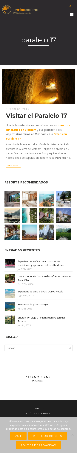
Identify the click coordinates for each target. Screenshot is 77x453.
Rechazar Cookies (47, 435)
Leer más (13, 165)
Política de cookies (38, 413)
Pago (38, 408)
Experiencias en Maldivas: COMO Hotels (40, 291)
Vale (18, 435)
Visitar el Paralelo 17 (36, 115)
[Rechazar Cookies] (72, 435)
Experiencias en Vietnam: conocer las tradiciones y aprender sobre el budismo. (41, 263)
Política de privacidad (38, 445)
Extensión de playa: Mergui (33, 304)
